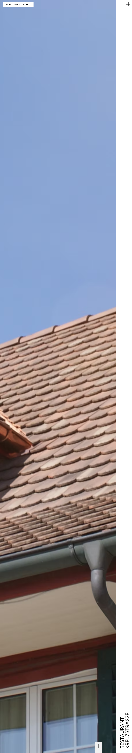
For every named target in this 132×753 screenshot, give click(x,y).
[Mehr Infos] (99, 745)
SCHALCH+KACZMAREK (18, 4)
